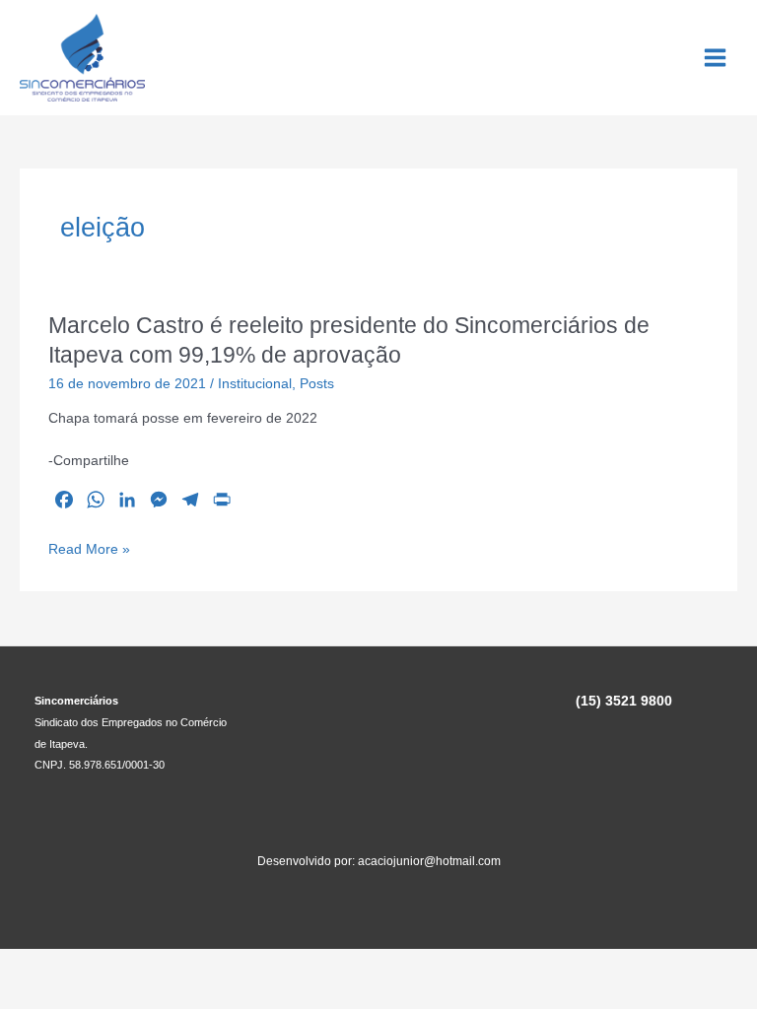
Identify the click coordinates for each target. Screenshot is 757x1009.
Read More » (89, 551)
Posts (317, 383)
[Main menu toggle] (715, 58)
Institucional (255, 383)
